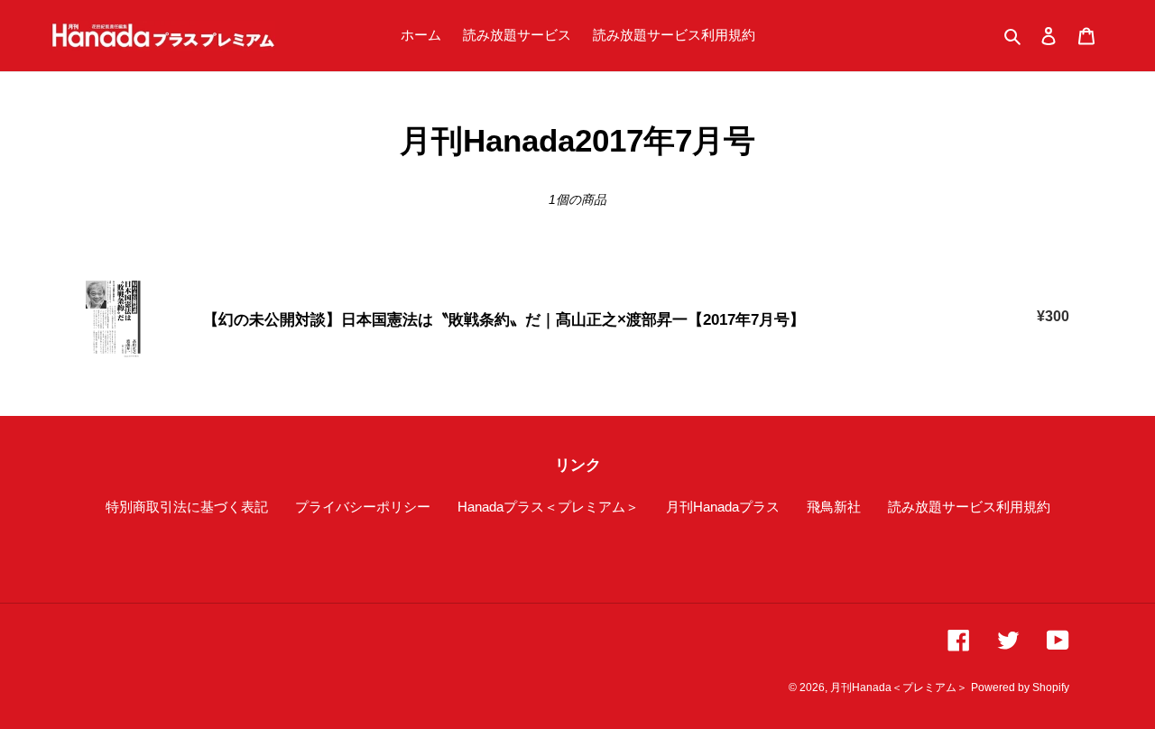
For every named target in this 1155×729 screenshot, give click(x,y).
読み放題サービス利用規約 (969, 506)
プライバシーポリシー (362, 506)
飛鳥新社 (834, 506)
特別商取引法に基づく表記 (187, 506)
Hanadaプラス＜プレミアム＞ (548, 506)
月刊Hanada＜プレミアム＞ (898, 687)
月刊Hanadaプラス (723, 506)
